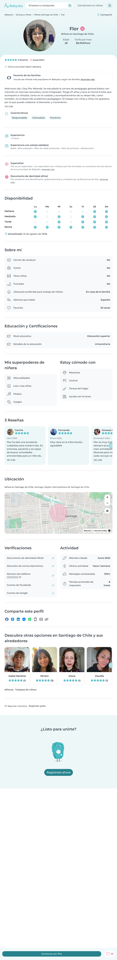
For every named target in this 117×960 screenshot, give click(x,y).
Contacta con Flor (52, 953)
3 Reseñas (22, 60)
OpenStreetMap (100, 530)
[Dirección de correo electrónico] (41, 619)
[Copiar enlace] (47, 619)
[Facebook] (7, 619)
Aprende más (88, 79)
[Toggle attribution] (109, 530)
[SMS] (35, 619)
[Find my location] (107, 511)
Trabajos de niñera (26, 689)
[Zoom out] (107, 503)
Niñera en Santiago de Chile (77, 34)
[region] (58, 513)
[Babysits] (14, 5)
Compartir (106, 14)
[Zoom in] (107, 497)
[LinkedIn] (18, 619)
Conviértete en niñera (90, 5)
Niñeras (9, 689)
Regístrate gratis (37, 706)
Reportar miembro (17, 706)
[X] (12, 619)
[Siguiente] (111, 445)
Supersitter (38, 60)
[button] (25, 445)
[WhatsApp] (29, 619)
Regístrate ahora (58, 772)
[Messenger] (24, 619)
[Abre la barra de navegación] (109, 5)
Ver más (9, 106)
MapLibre (87, 530)
